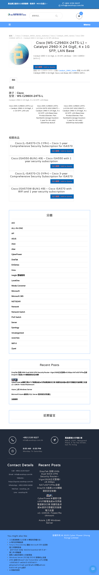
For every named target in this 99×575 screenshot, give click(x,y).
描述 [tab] (13, 80)
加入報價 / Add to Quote (45, 67)
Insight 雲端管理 (18, 275)
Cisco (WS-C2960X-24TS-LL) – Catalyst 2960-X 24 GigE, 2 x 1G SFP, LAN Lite (21, 108)
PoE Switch (16, 317)
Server (14, 322)
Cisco (18, 36)
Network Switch (18, 312)
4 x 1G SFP (85, 70)
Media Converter (18, 286)
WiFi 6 (14, 343)
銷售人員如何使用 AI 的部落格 (20, 555)
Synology (15, 328)
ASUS (13, 239)
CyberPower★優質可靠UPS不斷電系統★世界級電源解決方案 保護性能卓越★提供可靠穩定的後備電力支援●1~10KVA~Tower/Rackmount (49, 507)
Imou (13, 270)
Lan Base (64, 73)
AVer (13, 249)
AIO (13, 223)
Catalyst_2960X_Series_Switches (35, 36)
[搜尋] (56, 16)
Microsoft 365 (17, 296)
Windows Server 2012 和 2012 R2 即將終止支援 (27, 557)
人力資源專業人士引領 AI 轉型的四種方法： (25, 540)
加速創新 (14, 399)
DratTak (14, 260)
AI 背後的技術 (14, 570)
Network (15, 307)
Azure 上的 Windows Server (21, 390)
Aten (13, 244)
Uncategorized (17, 333)
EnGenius (15, 265)
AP (12, 233)
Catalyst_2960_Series (65, 36)
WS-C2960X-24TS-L (77, 73)
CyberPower (16, 254)
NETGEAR (16, 301)
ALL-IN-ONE (17, 228)
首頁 (10, 36)
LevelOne (15, 281)
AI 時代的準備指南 (16, 542)
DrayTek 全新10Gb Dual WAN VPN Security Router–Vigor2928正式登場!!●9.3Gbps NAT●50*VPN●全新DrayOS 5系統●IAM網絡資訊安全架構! (49, 481)
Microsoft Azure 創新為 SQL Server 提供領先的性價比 (31, 394)
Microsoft (15, 291)
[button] (49, 24)
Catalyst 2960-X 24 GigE (43, 73)
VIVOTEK (15, 338)
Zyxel (13, 348)
